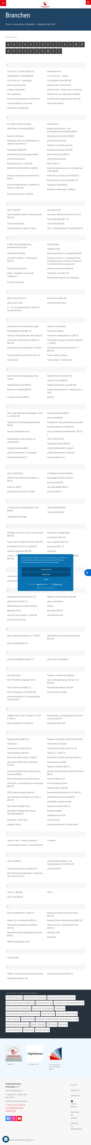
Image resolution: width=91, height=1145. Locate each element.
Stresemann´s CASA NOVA (17, 820)
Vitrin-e (50, 892)
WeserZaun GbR (53, 932)
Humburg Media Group (56, 457)
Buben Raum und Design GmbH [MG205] (63, 175)
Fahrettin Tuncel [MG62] (56, 326)
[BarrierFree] (87, 572)
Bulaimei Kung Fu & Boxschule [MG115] (62, 180)
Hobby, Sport (46, 1014)
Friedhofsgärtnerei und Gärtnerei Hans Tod (23, 355)
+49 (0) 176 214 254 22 (16, 1105)
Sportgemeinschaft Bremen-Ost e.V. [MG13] (64, 792)
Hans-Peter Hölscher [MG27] (58, 413)
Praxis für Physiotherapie (56, 692)
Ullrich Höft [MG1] (14, 861)
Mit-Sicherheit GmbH (55, 615)
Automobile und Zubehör (34, 997)
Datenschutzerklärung (49, 587)
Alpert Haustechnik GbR (16, 85)
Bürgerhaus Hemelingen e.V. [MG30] (61, 189)
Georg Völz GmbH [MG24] (57, 380)
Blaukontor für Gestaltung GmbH (59, 145)
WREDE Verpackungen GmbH (18, 942)
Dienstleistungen (42, 1003)
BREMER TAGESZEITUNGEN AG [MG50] (22, 168)
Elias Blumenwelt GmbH (56, 303)
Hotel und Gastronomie (66, 1014)
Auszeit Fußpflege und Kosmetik (19, 103)
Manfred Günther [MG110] (17, 601)
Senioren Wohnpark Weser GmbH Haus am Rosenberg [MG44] (23, 772)
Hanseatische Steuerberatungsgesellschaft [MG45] (23, 423)
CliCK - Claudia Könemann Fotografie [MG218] (65, 228)
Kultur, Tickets (12, 1019)
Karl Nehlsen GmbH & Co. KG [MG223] (22, 546)
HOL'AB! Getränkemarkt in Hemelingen (22, 452)
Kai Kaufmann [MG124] (56, 537)
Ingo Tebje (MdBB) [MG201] (57, 487)
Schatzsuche (12, 744)
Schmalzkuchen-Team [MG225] (19, 748)
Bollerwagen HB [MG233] (17, 150)
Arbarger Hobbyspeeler (16, 89)
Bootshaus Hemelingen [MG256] (59, 150)
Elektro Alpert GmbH (15, 303)
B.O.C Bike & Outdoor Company (19, 124)
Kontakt (74, 1085)
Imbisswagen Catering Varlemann (60, 478)
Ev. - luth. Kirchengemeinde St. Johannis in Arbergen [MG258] (23, 309)
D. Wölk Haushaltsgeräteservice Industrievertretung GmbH (19, 245)
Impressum (74, 1090)
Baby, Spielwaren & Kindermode (60, 997)
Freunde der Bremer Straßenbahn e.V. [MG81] (24, 348)
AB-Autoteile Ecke (54, 71)
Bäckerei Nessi (52, 124)
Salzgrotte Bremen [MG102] (17, 739)
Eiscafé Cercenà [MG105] (56, 298)
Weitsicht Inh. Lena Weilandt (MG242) (21, 920)
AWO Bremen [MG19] (55, 103)
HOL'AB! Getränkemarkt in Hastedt (60, 448)
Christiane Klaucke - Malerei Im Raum (21, 228)
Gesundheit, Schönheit (41, 1008)
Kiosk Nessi (51, 551)
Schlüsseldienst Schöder (56, 744)
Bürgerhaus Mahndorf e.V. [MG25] (20, 194)
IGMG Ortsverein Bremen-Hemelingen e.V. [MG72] (23, 479)
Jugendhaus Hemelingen (17, 517)
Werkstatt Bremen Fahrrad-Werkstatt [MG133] (64, 920)
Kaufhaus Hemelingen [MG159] (19, 551)
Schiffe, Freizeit (37, 1024)
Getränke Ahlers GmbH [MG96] (19, 385)
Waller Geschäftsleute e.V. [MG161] (20, 913)
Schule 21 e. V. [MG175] (56, 753)
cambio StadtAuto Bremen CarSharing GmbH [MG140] (24, 216)
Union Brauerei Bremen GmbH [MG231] (22, 869)
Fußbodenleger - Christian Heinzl (59, 360)
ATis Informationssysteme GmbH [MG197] (23, 99)
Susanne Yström (53, 820)
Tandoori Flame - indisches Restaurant (22, 840)
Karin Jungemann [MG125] (57, 542)
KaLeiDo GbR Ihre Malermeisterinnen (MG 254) (25, 542)
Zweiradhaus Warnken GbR (17, 978)
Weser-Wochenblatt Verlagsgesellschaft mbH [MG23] (24, 934)
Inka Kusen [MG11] (54, 491)
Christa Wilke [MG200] (55, 223)
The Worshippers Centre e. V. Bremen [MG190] (25, 845)
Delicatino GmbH (53, 249)
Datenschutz (74, 1096)
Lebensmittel (27, 1019)
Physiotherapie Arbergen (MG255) (60, 687)
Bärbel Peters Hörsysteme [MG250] (20, 128)
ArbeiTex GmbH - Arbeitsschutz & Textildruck (64, 89)
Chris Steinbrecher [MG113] (57, 219)
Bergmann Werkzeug (15, 136)
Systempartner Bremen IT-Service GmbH (62, 824)
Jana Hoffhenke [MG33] (56, 507)
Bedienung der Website (74, 1115)
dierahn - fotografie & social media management (20, 274)
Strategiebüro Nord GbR (56, 815)
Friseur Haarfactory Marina (57, 355)
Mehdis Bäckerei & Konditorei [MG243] (22, 606)
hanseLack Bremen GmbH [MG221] (60, 427)
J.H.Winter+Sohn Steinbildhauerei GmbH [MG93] (23, 509)
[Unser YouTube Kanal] (19, 1118)
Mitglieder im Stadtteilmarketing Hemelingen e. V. (55, 1019)
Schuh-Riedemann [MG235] (17, 753)
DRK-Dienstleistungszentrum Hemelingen (63, 278)
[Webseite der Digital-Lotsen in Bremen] (35, 1053)
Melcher (50, 606)
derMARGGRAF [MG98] (16, 253)
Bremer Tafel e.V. (53, 163)
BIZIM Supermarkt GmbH (56, 141)
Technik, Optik (41, 1030)
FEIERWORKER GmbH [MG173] (19, 331)
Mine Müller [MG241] (55, 610)
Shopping (27, 1030)
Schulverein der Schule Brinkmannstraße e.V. (64, 757)
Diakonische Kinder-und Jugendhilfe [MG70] (64, 253)
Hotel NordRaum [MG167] (17, 457)
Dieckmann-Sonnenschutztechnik (60, 268)
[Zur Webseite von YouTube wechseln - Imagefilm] (14, 1053)
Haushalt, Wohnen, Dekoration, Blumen (22, 1014)
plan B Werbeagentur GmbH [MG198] (21, 692)
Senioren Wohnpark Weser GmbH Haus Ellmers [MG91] (65, 772)
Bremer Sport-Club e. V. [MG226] (19, 163)
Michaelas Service (14, 610)
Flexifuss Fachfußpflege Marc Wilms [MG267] (24, 335)
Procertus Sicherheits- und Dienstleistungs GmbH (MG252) (23, 698)
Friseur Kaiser (12, 360)
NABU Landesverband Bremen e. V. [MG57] (23, 636)
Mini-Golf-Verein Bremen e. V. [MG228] (22, 615)
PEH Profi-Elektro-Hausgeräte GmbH (21, 680)
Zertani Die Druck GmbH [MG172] (60, 974)
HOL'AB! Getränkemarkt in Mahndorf (61, 452)
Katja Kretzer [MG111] (55, 546)
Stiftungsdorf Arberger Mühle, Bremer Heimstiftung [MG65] (21, 812)
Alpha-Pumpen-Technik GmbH (59, 85)
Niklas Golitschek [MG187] (17, 643)
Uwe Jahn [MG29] (54, 869)
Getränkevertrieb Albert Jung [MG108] (61, 385)
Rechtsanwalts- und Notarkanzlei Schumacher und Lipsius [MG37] (65, 717)
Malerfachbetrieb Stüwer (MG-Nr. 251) (21, 597)
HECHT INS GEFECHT (55, 439)
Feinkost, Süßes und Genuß (17, 1008)
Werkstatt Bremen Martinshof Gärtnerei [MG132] (22, 926)
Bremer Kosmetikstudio (16, 159)
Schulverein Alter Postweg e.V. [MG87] (22, 757)
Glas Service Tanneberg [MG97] (19, 389)
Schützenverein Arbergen (56, 762)
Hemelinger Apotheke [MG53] (58, 443)
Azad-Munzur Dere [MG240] (17, 108)
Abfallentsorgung (13, 997)
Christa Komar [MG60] (15, 223)
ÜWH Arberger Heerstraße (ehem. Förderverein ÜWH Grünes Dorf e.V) (25, 874)
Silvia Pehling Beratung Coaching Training (23, 779)
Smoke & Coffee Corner (56, 779)
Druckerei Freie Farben (15, 282)
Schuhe (62, 1024)
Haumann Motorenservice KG (18, 431)
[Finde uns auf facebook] (8, 1118)
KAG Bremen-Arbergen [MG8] (58, 533)
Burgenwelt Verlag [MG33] (57, 185)
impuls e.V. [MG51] (14, 487)
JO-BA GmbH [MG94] (55, 512)
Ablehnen (46, 574)
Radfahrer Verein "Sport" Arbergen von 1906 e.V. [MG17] (24, 717)
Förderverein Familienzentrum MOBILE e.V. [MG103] (23, 341)
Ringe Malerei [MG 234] (56, 723)
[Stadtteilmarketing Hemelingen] (45, 4)
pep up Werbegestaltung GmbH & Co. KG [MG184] (63, 681)
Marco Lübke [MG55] (55, 601)
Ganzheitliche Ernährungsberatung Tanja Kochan (23, 377)
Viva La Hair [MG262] (15, 897)
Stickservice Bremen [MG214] (58, 806)
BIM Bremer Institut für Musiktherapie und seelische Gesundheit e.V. (23, 142)
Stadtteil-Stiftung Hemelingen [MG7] (61, 797)
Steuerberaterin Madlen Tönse (18, 806)
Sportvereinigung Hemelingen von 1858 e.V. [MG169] (24, 798)
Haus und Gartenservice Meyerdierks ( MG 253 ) (65, 433)
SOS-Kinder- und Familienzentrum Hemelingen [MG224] (25, 784)
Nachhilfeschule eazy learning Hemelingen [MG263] (63, 637)
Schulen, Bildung (13, 1030)
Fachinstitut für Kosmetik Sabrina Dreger (22, 326)
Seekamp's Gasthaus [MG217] (58, 766)
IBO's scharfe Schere (15, 473)
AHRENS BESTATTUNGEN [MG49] (20, 76)
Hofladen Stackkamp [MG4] (17, 448)
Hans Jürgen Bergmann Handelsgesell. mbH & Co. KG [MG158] (25, 414)
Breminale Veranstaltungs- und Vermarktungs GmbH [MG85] (64, 169)
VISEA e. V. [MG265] (14, 892)
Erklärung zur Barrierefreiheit (74, 1126)
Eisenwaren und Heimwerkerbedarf (67, 1003)
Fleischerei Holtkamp (55, 331)
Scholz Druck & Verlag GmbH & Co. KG (62, 748)
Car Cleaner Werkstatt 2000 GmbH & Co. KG (64, 214)
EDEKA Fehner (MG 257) (16, 298)
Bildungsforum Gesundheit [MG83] (60, 136)
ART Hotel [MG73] (14, 94)
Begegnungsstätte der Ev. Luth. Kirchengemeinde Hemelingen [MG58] (61, 130)
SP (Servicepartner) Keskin (57, 783)
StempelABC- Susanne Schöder (59, 801)
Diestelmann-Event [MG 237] (58, 273)
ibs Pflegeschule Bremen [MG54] (59, 473)
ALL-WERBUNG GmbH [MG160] (59, 80)
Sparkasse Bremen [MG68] (57, 788)
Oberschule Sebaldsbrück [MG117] (20, 659)
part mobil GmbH (14, 675)
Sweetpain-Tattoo (14, 824)
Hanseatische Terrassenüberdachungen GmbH (65, 422)
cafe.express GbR (54, 210)
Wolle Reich (51, 937)
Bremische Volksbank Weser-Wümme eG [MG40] (23, 177)
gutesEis (50, 397)
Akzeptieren (46, 569)
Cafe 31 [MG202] (13, 210)
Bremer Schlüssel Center (56, 159)
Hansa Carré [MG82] (54, 418)
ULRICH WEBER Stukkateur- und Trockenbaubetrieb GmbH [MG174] (60, 862)
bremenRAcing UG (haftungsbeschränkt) (22, 154)
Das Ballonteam (53, 244)
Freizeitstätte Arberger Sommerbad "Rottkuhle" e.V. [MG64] (65, 341)
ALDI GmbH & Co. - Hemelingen (19, 80)
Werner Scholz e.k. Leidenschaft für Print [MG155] (62, 926)
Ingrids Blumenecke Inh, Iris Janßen (21, 491)
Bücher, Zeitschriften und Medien (19, 1003)
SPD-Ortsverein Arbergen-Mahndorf (20, 792)
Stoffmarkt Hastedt (54, 811)
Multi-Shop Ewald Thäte (16, 620)
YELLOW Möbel (13, 958)
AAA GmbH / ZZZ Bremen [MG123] (20, 71)
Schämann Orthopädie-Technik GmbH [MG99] (64, 739)
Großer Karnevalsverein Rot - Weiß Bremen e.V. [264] (65, 391)
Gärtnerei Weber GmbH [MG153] (59, 376)
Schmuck (51, 1024)
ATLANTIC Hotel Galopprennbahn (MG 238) (63, 99)
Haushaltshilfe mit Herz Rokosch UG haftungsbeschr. (21, 440)
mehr (46, 579)
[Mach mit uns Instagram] (14, 1118)
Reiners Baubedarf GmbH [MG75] (20, 723)
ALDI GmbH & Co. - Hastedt (57, 76)
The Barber (51, 840)
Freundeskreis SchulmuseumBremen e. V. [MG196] (63, 349)
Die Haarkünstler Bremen (16, 268)
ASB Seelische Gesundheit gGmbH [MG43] (63, 94)
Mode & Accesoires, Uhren (17, 1024)
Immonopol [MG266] (55, 482)
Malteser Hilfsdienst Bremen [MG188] (61, 597)
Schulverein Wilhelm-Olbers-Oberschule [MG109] (22, 763)
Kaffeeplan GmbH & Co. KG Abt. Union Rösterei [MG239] (25, 534)
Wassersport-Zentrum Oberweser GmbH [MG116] (62, 914)
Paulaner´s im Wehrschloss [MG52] (60, 675)
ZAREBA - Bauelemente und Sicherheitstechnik (25, 974)
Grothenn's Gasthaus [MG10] (18, 397)
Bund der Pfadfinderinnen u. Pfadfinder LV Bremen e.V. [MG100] (23, 186)
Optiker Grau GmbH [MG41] (57, 659)
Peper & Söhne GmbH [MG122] (19, 687)
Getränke (58, 1008)
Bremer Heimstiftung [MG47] (58, 154)
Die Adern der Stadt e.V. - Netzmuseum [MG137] (22, 259)
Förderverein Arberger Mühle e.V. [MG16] (62, 335)
